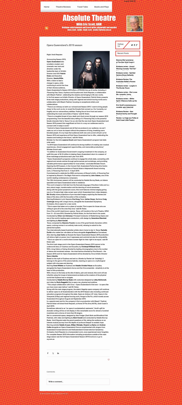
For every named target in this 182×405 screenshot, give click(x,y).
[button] (63, 6)
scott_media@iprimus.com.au (99, 30)
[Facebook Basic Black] (134, 45)
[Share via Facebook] (48, 353)
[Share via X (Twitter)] (53, 353)
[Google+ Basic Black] (137, 45)
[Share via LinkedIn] (58, 353)
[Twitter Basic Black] (132, 45)
